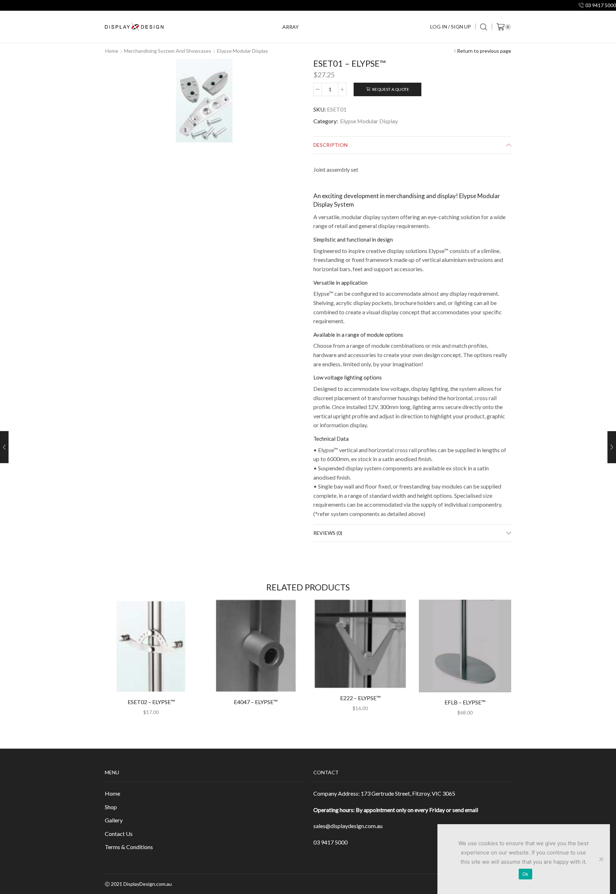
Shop (111, 806)
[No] (601, 859)
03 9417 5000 (330, 842)
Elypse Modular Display (242, 51)
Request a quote (390, 89)
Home (111, 51)
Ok (525, 874)
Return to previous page (484, 51)
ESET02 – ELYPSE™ (151, 701)
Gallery (114, 820)
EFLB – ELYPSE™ (465, 702)
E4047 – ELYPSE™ (255, 701)
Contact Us (119, 833)
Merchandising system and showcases (167, 51)
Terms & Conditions (129, 846)
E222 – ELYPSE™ (360, 697)
